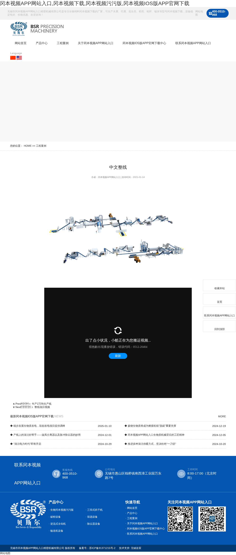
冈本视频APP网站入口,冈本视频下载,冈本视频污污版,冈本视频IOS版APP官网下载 (94, 3)
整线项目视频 (42, 407)
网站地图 (199, 13)
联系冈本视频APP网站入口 (193, 43)
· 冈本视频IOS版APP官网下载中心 (145, 528)
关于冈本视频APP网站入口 (95, 43)
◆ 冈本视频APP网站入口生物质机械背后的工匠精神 (154, 434)
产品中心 (42, 43)
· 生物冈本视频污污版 (61, 509)
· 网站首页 (131, 507)
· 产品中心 (131, 513)
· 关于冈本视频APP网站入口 (141, 523)
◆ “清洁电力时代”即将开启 (25, 443)
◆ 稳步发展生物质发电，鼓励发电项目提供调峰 (37, 425)
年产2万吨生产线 (41, 403)
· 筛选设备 (92, 516)
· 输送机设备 (56, 530)
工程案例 (63, 43)
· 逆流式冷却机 (57, 523)
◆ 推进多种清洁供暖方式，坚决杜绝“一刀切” (150, 443)
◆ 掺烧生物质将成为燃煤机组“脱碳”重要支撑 (150, 425)
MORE (222, 416)
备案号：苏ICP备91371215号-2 (97, 548)
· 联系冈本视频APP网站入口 (141, 533)
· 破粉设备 (55, 516)
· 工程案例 (131, 518)
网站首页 (21, 43)
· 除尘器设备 (93, 523)
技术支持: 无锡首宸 (130, 548)
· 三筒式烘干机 (94, 509)
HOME (28, 145)
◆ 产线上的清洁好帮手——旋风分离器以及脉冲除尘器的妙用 (45, 434)
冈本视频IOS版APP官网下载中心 (144, 43)
